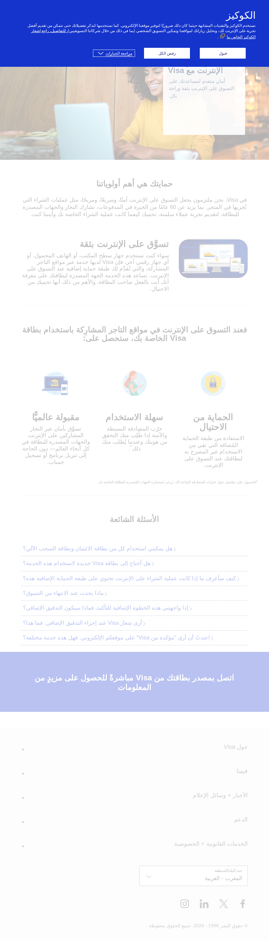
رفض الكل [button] (167, 53)
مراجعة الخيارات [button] (119, 53)
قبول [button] (223, 53)
